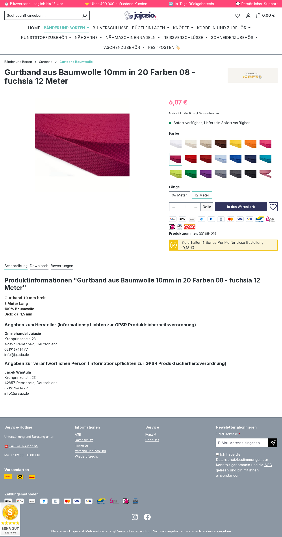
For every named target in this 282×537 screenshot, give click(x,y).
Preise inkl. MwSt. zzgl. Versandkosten (194, 113)
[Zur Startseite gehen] (141, 15)
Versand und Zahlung (90, 451)
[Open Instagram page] (134, 518)
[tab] (16, 266)
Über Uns (152, 440)
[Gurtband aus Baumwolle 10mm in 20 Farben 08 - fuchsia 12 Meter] (82, 145)
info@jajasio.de (16, 354)
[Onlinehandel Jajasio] (253, 75)
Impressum (82, 445)
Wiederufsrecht (86, 456)
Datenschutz (84, 440)
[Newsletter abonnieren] (272, 442)
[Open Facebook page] (147, 518)
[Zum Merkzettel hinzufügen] (273, 206)
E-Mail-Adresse (228, 434)
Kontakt (150, 434)
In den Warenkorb (241, 207)
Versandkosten (128, 531)
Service (152, 427)
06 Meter (179, 195)
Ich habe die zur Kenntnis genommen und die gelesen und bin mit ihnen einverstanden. (244, 465)
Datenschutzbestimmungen (239, 459)
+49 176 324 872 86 (23, 446)
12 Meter (202, 195)
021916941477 (16, 349)
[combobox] (42, 15)
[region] (82, 145)
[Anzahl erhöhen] (196, 206)
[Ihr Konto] (248, 15)
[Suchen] (84, 15)
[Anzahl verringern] (173, 206)
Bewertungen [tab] (62, 266)
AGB (78, 434)
